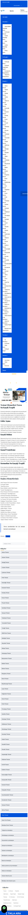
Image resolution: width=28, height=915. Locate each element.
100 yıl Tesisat (5, 275)
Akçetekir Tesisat (6, 153)
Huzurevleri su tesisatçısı (7, 298)
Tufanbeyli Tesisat (6, 135)
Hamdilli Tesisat (5, 227)
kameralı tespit (21, 893)
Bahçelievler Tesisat (6, 164)
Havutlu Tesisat (5, 231)
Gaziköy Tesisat (5, 205)
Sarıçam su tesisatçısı (6, 301)
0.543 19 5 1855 (23, 11)
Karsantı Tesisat (5, 257)
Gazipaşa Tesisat (6, 209)
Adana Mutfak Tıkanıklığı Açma (7, 28)
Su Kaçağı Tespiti (17, 905)
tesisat (8, 536)
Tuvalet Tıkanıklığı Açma (5, 37)
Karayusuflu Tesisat (6, 253)
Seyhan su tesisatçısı (6, 305)
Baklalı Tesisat (5, 168)
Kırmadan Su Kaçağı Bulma (6, 72)
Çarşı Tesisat (5, 186)
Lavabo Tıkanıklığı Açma (5, 46)
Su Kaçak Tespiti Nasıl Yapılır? (6, 67)
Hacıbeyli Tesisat (6, 220)
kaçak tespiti (13, 893)
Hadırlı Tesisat (5, 223)
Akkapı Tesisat (5, 157)
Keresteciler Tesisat (6, 268)
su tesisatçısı (12, 896)
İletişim (4, 370)
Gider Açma (5, 42)
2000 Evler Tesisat (6, 146)
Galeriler (5, 355)
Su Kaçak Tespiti (6, 349)
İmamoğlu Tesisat (6, 109)
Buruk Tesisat (5, 179)
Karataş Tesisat (5, 116)
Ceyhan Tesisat (5, 97)
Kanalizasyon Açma (7, 902)
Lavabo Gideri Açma (7, 905)
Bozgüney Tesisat (6, 175)
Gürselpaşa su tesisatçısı (7, 294)
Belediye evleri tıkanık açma (7, 329)
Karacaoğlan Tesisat (6, 249)
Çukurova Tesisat (6, 101)
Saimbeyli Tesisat (6, 127)
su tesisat (11, 890)
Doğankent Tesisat (6, 190)
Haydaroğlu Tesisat (6, 235)
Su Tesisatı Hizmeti (6, 32)
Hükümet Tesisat (6, 238)
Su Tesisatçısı (5, 340)
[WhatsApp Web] (4, 909)
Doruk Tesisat (5, 194)
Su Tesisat (7, 343)
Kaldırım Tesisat (5, 246)
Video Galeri (5, 363)
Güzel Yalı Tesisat (6, 283)
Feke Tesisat (5, 105)
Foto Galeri (7, 360)
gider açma (5, 893)
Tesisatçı (5, 335)
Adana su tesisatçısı (6, 322)
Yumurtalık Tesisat (6, 138)
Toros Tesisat (5, 279)
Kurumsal (7, 365)
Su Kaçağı (5, 57)
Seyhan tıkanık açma (7, 325)
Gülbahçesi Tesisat (6, 212)
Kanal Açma (16, 902)
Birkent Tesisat (5, 172)
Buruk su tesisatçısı (6, 312)
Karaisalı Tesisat (6, 112)
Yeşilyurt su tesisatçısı (6, 290)
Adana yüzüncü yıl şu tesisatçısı (9, 865)
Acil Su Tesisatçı (20, 896)
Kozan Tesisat (5, 120)
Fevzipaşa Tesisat (6, 201)
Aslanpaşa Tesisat (6, 160)
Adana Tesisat (5, 86)
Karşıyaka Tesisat (6, 260)
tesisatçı (5, 896)
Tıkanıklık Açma (6, 899)
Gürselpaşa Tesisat (6, 216)
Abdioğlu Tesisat (6, 149)
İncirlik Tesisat (5, 242)
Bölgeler (5, 81)
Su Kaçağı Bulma (6, 62)
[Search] (24, 543)
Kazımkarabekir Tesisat (7, 264)
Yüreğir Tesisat (5, 142)
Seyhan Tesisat (5, 90)
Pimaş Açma (5, 51)
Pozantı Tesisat (5, 123)
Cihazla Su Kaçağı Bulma (6, 75)
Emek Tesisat (5, 198)
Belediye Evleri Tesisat (7, 286)
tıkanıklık (17, 890)
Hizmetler (5, 21)
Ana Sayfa (5, 17)
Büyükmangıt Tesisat (6, 183)
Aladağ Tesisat (5, 94)
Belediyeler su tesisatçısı (7, 309)
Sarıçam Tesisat (5, 131)
